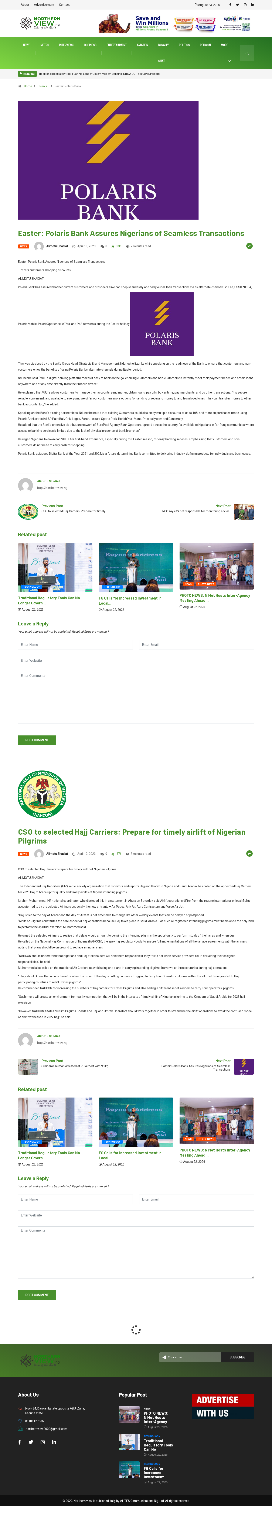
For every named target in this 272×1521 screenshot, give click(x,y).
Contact (64, 4)
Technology (31, 587)
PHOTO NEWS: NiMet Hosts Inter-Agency (156, 1417)
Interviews (66, 45)
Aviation (142, 45)
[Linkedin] (252, 5)
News (26, 45)
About (25, 4)
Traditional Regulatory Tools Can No (158, 1445)
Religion (205, 45)
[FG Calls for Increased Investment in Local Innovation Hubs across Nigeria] (129, 1469)
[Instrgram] (245, 5)
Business (90, 45)
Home (28, 86)
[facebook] (230, 5)
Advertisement (44, 4)
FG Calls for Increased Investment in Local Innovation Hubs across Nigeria (84, 73)
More (224, 45)
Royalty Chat (163, 53)
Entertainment (117, 45)
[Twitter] (237, 5)
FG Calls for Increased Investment (154, 1472)
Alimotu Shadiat (57, 246)
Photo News (125, 584)
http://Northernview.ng (52, 488)
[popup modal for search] (247, 53)
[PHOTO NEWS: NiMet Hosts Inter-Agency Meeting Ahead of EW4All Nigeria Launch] (129, 1414)
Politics (184, 45)
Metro (45, 45)
